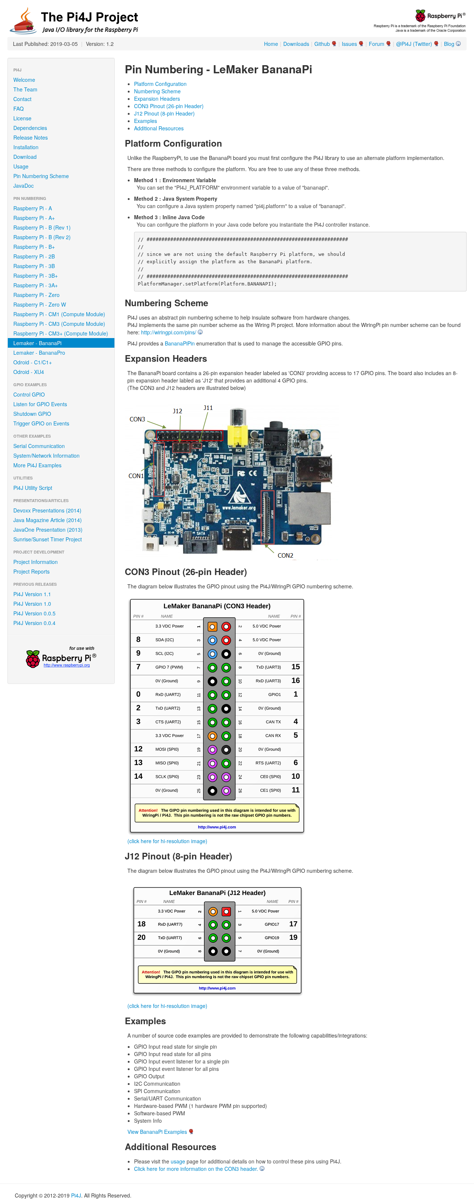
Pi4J (76, 1195)
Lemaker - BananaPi (37, 343)
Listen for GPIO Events (40, 404)
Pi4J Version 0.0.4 (34, 623)
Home (271, 43)
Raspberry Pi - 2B (34, 256)
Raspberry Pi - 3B (34, 266)
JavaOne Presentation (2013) (48, 529)
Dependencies (30, 127)
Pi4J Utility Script (32, 487)
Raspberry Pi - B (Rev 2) (42, 237)
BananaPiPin (180, 343)
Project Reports (31, 571)
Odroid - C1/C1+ (32, 362)
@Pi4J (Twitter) (414, 43)
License (22, 118)
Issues (349, 43)
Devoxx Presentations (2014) (47, 510)
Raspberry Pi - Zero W (39, 304)
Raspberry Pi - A (32, 208)
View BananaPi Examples (157, 1131)
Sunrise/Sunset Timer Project (47, 539)
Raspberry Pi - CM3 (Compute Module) (59, 323)
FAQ (18, 108)
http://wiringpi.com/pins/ (168, 332)
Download (25, 156)
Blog (449, 43)
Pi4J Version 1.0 (32, 603)
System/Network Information (46, 455)
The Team (25, 89)
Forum (376, 43)
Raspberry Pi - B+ (34, 246)
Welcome (24, 79)
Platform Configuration (160, 83)
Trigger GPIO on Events (41, 423)
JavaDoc (23, 185)
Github (322, 43)
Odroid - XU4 (28, 371)
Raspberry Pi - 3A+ (35, 285)
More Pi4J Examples (37, 465)
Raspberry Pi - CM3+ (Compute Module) (60, 333)
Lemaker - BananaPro (39, 352)
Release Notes (30, 137)
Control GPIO (29, 394)
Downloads (296, 43)
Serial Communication (39, 446)
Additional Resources (159, 128)
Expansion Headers (157, 98)
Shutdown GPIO (32, 413)
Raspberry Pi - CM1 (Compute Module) (59, 314)
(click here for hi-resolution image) (167, 841)
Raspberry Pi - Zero (36, 294)
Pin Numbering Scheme (41, 176)
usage (178, 1161)
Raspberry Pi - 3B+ (35, 275)
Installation (26, 147)
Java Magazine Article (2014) (47, 520)
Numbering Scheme (157, 91)
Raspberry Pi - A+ (34, 217)
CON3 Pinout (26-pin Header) (169, 106)
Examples (145, 120)
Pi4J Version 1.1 (32, 594)
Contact (22, 99)
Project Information (35, 561)
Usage (21, 166)
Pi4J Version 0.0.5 (34, 613)
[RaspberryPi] (61, 658)
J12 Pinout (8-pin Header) (164, 113)
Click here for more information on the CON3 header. (196, 1168)
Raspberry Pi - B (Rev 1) (42, 227)
